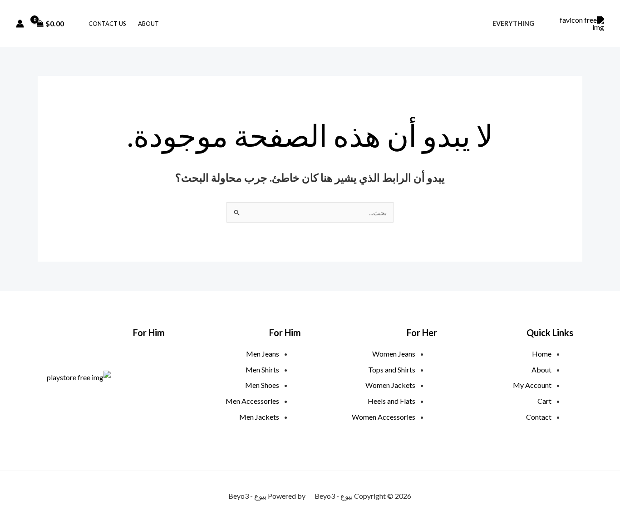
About (148, 23)
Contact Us (107, 23)
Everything (513, 23)
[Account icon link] (20, 24)
